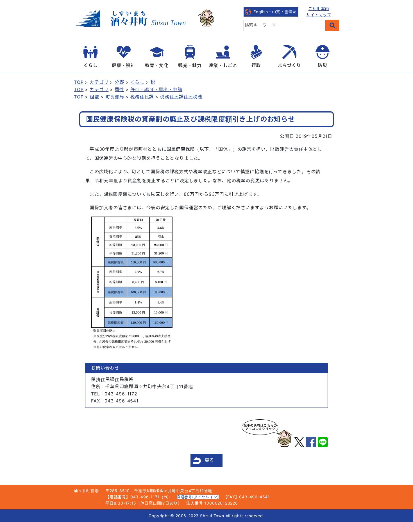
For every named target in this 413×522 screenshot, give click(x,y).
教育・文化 (157, 65)
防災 (322, 65)
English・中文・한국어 (275, 11)
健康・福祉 (123, 65)
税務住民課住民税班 (181, 97)
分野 (119, 82)
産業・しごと (223, 65)
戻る (209, 460)
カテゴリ (99, 82)
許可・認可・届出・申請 (156, 89)
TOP (78, 82)
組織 (94, 97)
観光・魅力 (190, 65)
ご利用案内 (318, 8)
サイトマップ (318, 14)
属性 (119, 89)
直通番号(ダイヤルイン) (198, 497)
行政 (256, 65)
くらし (90, 65)
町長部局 (114, 97)
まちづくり (289, 65)
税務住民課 (142, 97)
